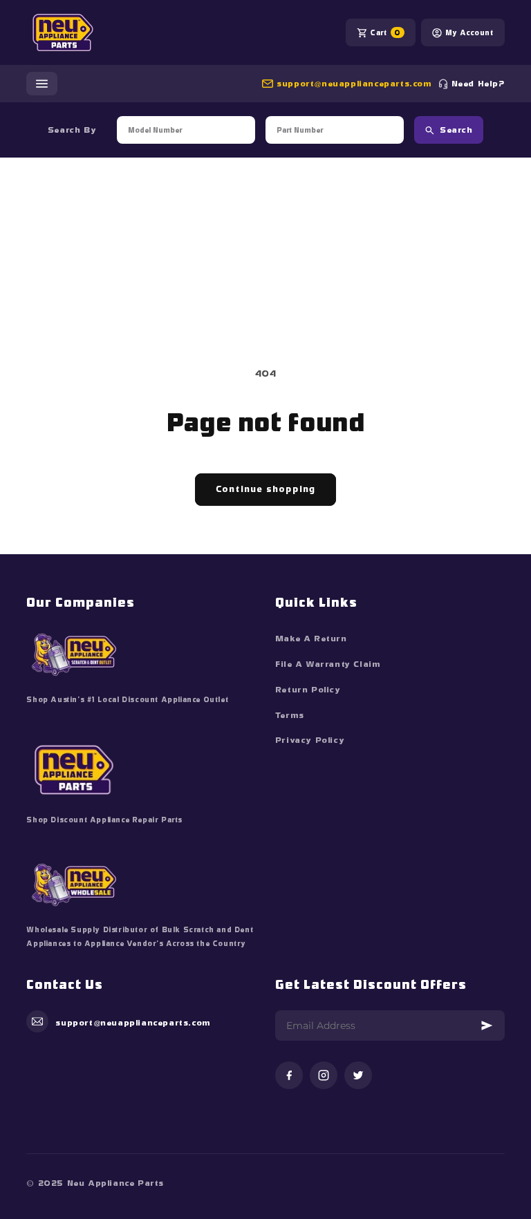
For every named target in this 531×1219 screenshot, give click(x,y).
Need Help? (478, 83)
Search (456, 130)
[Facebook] (289, 1076)
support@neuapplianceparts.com (354, 83)
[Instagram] (323, 1076)
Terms (289, 715)
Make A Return (311, 638)
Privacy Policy (309, 740)
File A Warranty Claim (328, 664)
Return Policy (308, 689)
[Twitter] (358, 1076)
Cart (385, 32)
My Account (469, 32)
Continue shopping (265, 489)
